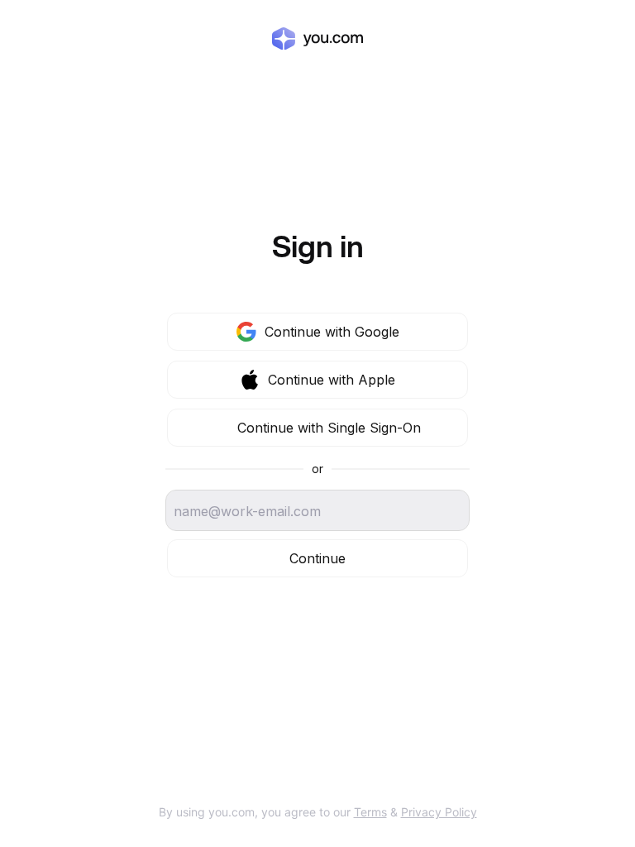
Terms (370, 812)
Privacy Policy (439, 812)
